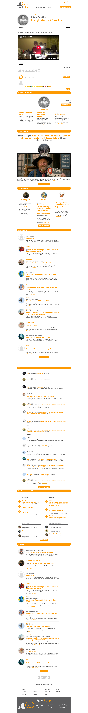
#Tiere (27, 236)
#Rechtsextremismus (38, 261)
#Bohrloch (25, 110)
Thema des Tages (23, 131)
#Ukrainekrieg (43, 201)
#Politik (38, 110)
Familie (35, 691)
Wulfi (28, 394)
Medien (57, 689)
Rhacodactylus (29, 259)
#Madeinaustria (36, 272)
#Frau (60, 20)
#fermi (32, 247)
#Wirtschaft (28, 272)
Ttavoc (27, 271)
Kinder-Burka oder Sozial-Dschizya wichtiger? (38, 301)
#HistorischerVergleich (41, 202)
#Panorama (57, 110)
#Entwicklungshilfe (35, 550)
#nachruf (35, 561)
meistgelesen (25, 497)
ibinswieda (28, 234)
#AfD (65, 201)
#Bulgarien (39, 310)
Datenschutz (51, 705)
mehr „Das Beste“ (44, 539)
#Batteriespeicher (33, 310)
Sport (56, 688)
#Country (31, 561)
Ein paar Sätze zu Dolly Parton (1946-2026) (40, 564)
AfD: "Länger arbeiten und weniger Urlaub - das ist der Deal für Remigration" (62, 205)
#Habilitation (32, 324)
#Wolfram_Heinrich (59, 112)
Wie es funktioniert (41, 705)
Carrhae (27, 345)
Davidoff (24, 500)
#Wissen (21, 110)
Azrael (62, 199)
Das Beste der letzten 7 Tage (26, 491)
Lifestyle (35, 694)
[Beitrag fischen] (66, 77)
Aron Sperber (28, 297)
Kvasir (27, 334)
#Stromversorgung (46, 310)
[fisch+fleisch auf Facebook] (39, 677)
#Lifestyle (35, 20)
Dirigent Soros (23, 206)
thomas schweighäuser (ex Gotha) (26, 200)
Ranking (50, 707)
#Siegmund (39, 140)
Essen (34, 693)
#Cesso (53, 20)
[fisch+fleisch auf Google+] (49, 677)
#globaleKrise (39, 203)
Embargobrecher (25, 505)
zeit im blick (24, 526)
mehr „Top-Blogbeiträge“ (44, 225)
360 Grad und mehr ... (32, 326)
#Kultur (27, 561)
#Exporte (41, 550)
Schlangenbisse (30, 238)
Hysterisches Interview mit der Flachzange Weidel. (40, 349)
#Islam (30, 299)
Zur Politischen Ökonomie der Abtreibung (41, 114)
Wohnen (46, 693)
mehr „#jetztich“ (44, 670)
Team (37, 707)
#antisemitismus (22, 204)
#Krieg (41, 110)
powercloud (28, 309)
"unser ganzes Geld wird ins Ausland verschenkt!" (41, 397)
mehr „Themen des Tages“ (44, 183)
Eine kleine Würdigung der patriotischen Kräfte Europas (41, 263)
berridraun (29, 379)
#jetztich (21, 544)
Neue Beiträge (22, 230)
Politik (24, 688)
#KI (30, 247)
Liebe (23, 689)
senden (67, 89)
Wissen (24, 693)
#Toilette (45, 20)
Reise (34, 688)
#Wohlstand (37, 347)
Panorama (47, 688)
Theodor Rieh (34, 15)
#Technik (28, 247)
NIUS (23, 530)
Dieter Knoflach (44, 199)
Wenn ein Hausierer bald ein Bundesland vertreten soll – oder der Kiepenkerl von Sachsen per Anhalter (45, 136)
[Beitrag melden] (67, 67)
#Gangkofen (62, 110)
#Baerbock (31, 335)
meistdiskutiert (52, 497)
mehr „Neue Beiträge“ (44, 356)
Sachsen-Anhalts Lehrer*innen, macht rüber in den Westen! (57, 511)
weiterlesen (22, 123)
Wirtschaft (47, 689)
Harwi (53, 151)
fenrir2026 (24, 511)
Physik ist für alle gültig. (27, 507)
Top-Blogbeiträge (23, 188)
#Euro (34, 286)
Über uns (38, 704)
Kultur (24, 694)
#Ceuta (23, 202)
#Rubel (37, 286)
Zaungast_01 (29, 412)
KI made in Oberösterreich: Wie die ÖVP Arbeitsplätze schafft (41, 275)
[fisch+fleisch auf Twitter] (42, 677)
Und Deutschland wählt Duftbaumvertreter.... (38, 337)
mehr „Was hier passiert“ (44, 487)
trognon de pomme (30, 322)
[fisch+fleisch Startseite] (44, 4)
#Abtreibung (45, 110)
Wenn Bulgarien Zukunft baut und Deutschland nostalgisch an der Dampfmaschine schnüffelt (42, 313)
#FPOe (33, 261)
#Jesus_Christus (58, 113)
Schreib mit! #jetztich (65, 7)
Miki (28, 373)
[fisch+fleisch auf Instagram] (45, 677)
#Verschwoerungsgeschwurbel (25, 203)
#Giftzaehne (31, 236)
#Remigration (61, 201)
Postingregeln (62, 704)
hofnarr (27, 284)
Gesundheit (47, 691)
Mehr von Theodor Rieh (25, 92)
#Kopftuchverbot (35, 299)
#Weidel (31, 286)
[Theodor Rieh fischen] (66, 105)
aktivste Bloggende (26, 523)
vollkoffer (28, 246)
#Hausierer (48, 140)
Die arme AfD (42, 379)
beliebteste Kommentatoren (55, 523)
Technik (24, 691)
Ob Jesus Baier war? (60, 115)
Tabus (34, 689)
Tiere (45, 694)
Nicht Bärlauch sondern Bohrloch (25, 113)
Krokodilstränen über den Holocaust (30, 502)
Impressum (50, 704)
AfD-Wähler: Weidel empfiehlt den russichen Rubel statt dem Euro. (41, 288)
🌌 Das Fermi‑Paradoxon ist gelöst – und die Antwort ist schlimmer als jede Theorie (42, 250)
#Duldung (29, 110)
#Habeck (36, 335)
